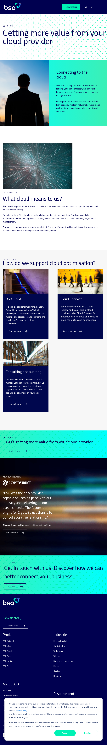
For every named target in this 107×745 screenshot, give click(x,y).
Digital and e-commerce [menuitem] (63, 661)
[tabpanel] (53, 507)
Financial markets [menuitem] (61, 641)
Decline (87, 733)
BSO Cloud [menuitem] (7, 656)
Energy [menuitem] (56, 666)
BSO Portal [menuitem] (7, 651)
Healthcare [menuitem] (58, 676)
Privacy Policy (21, 710)
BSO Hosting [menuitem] (8, 661)
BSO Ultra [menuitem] (7, 646)
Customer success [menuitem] (10, 695)
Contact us (71, 7)
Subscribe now (12, 625)
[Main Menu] (100, 6)
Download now (13, 451)
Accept (65, 733)
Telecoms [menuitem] (57, 656)
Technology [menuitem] (58, 651)
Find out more (15, 331)
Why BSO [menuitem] (7, 690)
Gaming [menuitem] (57, 671)
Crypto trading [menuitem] (59, 646)
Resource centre (65, 693)
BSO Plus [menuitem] (6, 666)
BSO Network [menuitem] (8, 641)
